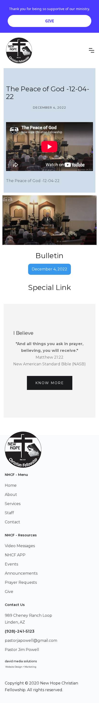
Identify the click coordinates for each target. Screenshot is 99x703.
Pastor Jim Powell (22, 649)
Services (12, 503)
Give (9, 591)
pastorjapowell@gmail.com (31, 640)
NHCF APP (15, 555)
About (11, 494)
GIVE (49, 21)
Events (11, 564)
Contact (12, 522)
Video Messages (20, 546)
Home (11, 485)
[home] (19, 50)
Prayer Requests (21, 582)
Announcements (21, 573)
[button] (91, 50)
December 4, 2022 (49, 269)
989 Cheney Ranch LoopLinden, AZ (28, 618)
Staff (9, 513)
